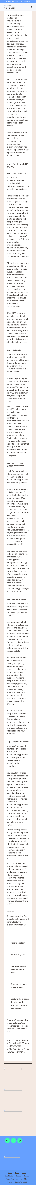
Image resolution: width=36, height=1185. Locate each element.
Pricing (24, 1173)
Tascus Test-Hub (12, 1179)
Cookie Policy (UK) (21, 1182)
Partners (9, 1182)
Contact (18, 1176)
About (17, 1173)
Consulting (23, 1179)
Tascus (10, 1173)
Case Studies (9, 1176)
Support (26, 1176)
